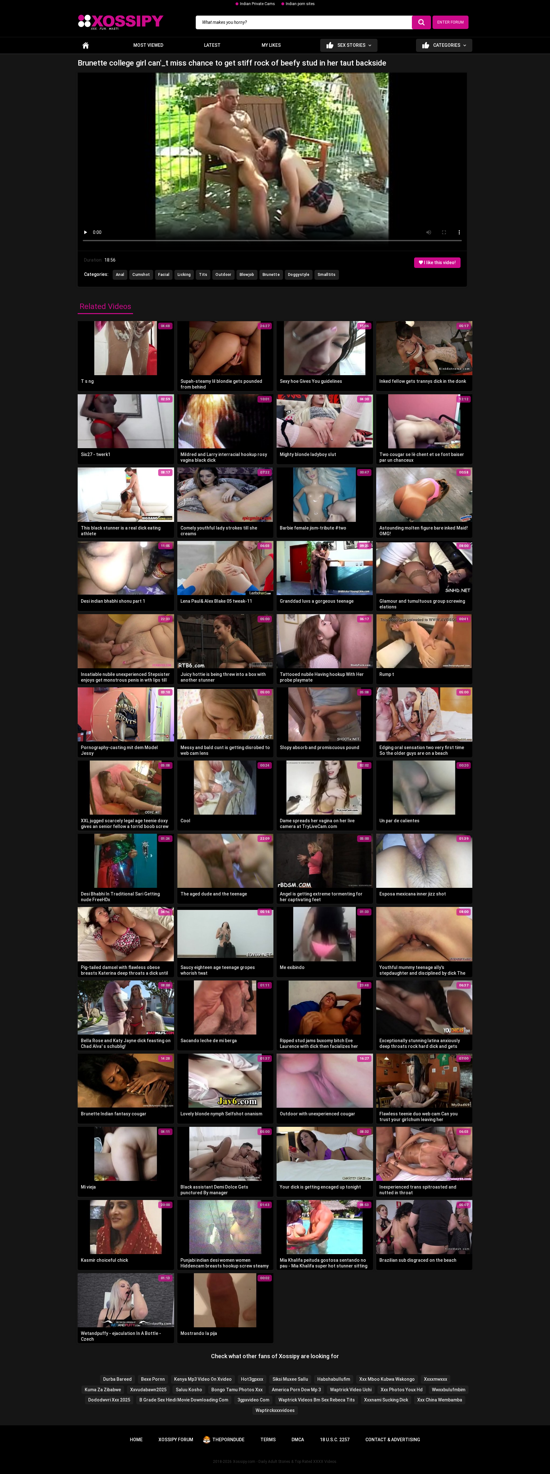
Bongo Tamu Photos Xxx (237, 1389)
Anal (120, 274)
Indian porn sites (300, 4)
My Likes (271, 45)
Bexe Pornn (153, 1379)
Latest (212, 45)
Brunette (271, 274)
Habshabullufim (333, 1379)
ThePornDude (228, 1439)
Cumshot (141, 274)
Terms (268, 1439)
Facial (163, 274)
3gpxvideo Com (253, 1399)
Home (86, 45)
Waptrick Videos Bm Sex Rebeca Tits (317, 1399)
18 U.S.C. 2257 (334, 1439)
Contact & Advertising (392, 1439)
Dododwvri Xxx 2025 (109, 1399)
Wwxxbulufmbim (448, 1389)
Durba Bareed (117, 1379)
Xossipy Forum (176, 1439)
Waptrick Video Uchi (350, 1389)
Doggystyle (298, 274)
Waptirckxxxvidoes (275, 1410)
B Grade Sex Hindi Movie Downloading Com (183, 1399)
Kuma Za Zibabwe (103, 1389)
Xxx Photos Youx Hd (402, 1389)
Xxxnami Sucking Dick (386, 1399)
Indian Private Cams (257, 4)
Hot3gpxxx (252, 1379)
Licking (184, 274)
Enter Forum (450, 22)
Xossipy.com (244, 1461)
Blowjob (247, 274)
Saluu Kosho (189, 1389)
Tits (203, 274)
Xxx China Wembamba (439, 1399)
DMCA (298, 1439)
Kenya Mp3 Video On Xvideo (203, 1379)
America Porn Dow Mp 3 (296, 1389)
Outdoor (223, 274)
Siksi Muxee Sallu (290, 1379)
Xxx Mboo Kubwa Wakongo (387, 1379)
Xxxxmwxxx (435, 1379)
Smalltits (327, 274)
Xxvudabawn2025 (148, 1389)
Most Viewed (148, 45)
